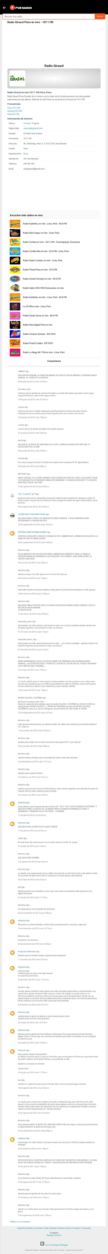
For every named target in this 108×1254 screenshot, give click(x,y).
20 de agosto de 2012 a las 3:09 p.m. (33, 507)
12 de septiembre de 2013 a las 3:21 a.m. (35, 713)
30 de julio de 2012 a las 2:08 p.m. (32, 466)
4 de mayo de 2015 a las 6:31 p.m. (32, 879)
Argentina (21, 1228)
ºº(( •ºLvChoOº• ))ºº (26, 494)
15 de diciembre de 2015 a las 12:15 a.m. (35, 928)
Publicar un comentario (20, 1221)
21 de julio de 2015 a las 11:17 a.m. (33, 897)
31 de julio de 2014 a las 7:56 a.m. (32, 846)
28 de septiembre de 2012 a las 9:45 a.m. (35, 542)
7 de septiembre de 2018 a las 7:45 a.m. (35, 1215)
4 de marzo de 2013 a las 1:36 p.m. (33, 578)
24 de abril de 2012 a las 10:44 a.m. (33, 381)
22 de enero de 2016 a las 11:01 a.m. (33, 980)
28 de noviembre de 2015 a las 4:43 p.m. (35, 913)
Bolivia (30, 1228)
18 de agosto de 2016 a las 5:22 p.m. (33, 1088)
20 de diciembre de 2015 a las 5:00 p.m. (34, 944)
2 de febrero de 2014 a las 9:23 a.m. (33, 795)
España (53, 1228)
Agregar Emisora (54, 1235)
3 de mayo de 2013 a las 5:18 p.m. (32, 670)
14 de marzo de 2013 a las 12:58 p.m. (34, 594)
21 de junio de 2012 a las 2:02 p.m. (32, 433)
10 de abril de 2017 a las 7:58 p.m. (32, 1166)
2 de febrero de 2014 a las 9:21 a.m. (33, 777)
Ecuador (76, 1228)
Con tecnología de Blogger (56, 1245)
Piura (26, 154)
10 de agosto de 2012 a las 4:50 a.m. (33, 486)
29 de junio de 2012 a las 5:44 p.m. (32, 451)
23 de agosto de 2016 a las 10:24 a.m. (34, 1113)
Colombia (38, 1228)
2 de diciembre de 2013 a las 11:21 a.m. (34, 761)
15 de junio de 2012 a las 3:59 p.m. (32, 417)
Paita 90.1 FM (13, 114)
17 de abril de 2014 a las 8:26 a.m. (32, 831)
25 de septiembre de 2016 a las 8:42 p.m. (35, 1131)
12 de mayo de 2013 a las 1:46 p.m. (33, 690)
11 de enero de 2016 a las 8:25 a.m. (33, 959)
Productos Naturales (27, 951)
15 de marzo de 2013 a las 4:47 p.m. (33, 614)
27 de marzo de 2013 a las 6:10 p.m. (33, 632)
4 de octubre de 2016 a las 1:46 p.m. (33, 1148)
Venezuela (86, 1228)
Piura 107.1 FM (13, 108)
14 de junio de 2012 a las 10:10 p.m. (33, 399)
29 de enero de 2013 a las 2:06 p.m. (33, 563)
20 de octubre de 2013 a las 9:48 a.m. (34, 746)
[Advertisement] (54, 44)
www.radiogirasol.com (33, 128)
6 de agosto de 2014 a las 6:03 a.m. (33, 862)
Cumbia (27, 123)
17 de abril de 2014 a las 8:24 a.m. (32, 815)
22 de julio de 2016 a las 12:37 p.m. (33, 1022)
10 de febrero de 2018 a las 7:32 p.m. (34, 1197)
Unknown (22, 802)
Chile (46, 1228)
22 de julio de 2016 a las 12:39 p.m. (33, 1043)
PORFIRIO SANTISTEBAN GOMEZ (32, 532)
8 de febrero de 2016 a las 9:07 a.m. (33, 1004)
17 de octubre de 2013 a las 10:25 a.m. (34, 730)
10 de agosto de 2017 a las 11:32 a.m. (34, 1182)
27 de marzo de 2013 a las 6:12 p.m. (33, 649)
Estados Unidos (64, 1228)
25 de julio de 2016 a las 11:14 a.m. (33, 1072)
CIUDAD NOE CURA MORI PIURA (31, 514)
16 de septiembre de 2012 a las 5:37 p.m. (35, 524)
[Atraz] (4, 8)
